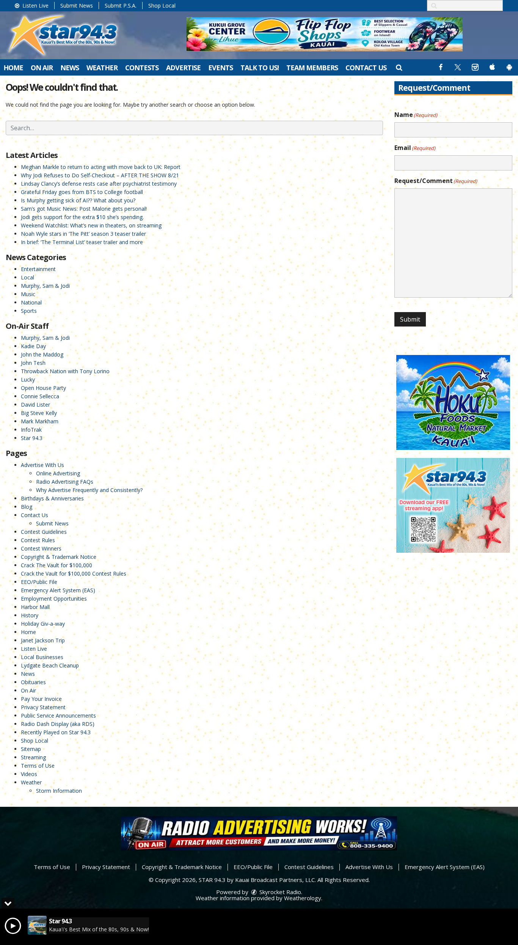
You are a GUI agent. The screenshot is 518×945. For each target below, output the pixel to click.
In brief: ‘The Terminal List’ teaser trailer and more (82, 242)
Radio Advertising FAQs (64, 481)
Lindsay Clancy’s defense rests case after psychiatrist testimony (99, 183)
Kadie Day (33, 346)
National (31, 302)
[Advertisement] (325, 34)
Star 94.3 (31, 438)
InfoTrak (31, 429)
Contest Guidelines (44, 531)
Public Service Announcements (58, 715)
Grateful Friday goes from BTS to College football (82, 192)
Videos (29, 774)
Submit (410, 319)
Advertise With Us (42, 465)
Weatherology (302, 898)
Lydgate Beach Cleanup (50, 665)
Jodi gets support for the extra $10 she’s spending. (82, 217)
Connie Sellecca (40, 396)
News (69, 67)
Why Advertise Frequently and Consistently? (89, 490)
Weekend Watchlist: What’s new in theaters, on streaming (91, 225)
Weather (102, 67)
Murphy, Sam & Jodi (45, 285)
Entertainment (38, 269)
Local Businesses (42, 657)
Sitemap (31, 749)
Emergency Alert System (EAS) (58, 590)
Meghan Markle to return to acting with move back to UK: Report (101, 166)
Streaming (33, 757)
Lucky (28, 379)
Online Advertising (58, 473)
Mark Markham (39, 421)
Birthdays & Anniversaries (52, 498)
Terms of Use (38, 765)
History (29, 615)
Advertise (183, 67)
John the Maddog (42, 354)
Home (13, 67)
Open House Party (43, 387)
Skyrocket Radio (279, 892)
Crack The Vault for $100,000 (56, 565)
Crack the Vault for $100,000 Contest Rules (73, 573)
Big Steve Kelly (39, 412)
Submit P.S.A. (121, 5)
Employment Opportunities (54, 598)
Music (28, 294)
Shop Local (162, 5)
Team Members (312, 67)
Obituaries (33, 682)
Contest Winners (41, 548)
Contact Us (365, 67)
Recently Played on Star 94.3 (56, 732)
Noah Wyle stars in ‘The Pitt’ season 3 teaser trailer (83, 233)
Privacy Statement (43, 707)
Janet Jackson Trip (43, 640)
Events (220, 67)
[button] (398, 67)
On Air (42, 67)
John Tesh (33, 362)
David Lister (35, 404)
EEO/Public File (39, 581)
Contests (142, 67)
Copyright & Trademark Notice (58, 556)
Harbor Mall (35, 607)
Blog (26, 506)
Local (27, 277)
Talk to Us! (259, 67)
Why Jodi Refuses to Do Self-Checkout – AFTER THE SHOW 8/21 (100, 175)
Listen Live (35, 5)
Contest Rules (38, 540)
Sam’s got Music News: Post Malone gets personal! (84, 208)
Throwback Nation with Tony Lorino (65, 371)
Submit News (76, 5)
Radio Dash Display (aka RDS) (57, 723)
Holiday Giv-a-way (43, 623)
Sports (29, 310)
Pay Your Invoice (41, 698)
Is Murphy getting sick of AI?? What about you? (78, 200)
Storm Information (59, 790)
